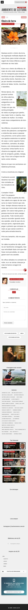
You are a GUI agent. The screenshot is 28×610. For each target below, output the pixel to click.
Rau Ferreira (5, 431)
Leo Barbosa (16, 418)
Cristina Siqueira (6, 401)
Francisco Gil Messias (7, 407)
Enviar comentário (8, 322)
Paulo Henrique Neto (20, 429)
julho (5, 561)
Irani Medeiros (5, 414)
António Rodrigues (19, 394)
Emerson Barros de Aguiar (8, 405)
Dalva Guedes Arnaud (17, 401)
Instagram (21, 347)
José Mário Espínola (7, 416)
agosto (6, 558)
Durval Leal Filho (19, 403)
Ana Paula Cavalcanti (8, 23)
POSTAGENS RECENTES (10, 333)
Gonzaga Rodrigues (7, 412)
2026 (3, 556)
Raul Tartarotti (14, 431)
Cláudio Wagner (6, 399)
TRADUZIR (24, 17)
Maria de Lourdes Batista (8, 425)
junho (5, 563)
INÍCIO (22, 333)
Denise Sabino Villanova (8, 403)
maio (5, 566)
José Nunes (16, 416)
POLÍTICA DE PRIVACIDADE (13, 571)
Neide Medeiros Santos (8, 429)
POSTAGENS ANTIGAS (14, 337)
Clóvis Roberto (15, 399)
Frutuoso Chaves (19, 407)
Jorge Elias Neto (15, 414)
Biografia (21, 351)
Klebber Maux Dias (6, 418)
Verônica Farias (18, 433)
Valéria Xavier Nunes (7, 433)
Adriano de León (6, 392)
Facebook (21, 349)
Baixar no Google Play (14, 592)
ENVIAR (3, 17)
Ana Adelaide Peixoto (17, 392)
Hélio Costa (16, 412)
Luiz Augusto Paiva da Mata (8, 420)
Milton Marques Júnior (7, 427)
